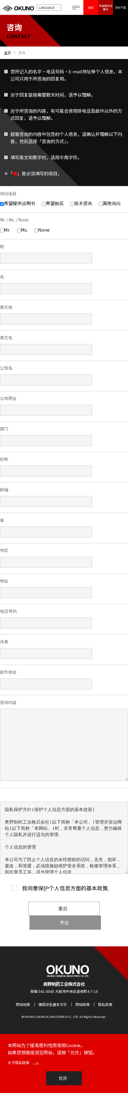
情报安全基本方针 (52, 1004)
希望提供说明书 (106, 7)
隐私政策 (105, 1004)
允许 (62, 1078)
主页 (7, 53)
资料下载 (120, 7)
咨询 (90, 7)
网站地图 (23, 1004)
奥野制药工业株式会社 (64, 984)
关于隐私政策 (19, 1062)
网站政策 (82, 1004)
